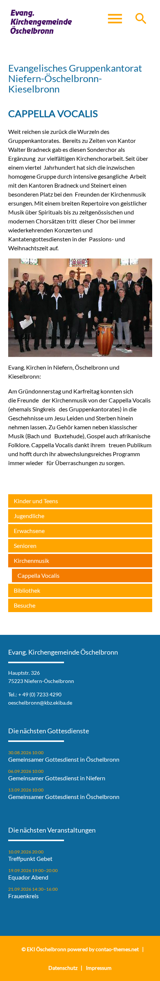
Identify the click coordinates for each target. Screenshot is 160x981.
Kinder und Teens (36, 500)
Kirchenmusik (31, 560)
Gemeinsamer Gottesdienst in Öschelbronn (63, 759)
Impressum (99, 968)
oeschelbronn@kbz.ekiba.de (40, 702)
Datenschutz (62, 968)
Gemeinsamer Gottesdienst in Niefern (56, 778)
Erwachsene (29, 530)
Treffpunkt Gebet (30, 859)
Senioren (25, 545)
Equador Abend (28, 877)
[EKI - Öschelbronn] (41, 22)
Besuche (24, 605)
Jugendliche (29, 515)
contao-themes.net (117, 949)
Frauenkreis (23, 896)
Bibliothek (27, 590)
